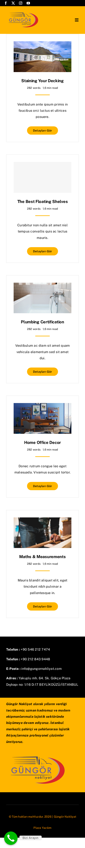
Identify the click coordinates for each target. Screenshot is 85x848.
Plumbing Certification (42, 321)
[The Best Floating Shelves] (42, 177)
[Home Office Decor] (42, 406)
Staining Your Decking (42, 80)
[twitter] (13, 3)
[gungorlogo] (23, 12)
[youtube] (28, 3)
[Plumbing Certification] (42, 286)
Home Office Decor (42, 442)
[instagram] (20, 3)
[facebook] (5, 3)
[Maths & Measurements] (42, 520)
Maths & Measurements (42, 556)
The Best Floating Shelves (42, 201)
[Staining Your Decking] (42, 44)
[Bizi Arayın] (11, 838)
